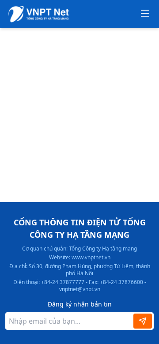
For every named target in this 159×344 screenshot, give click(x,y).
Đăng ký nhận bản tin (80, 304)
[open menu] (145, 14)
